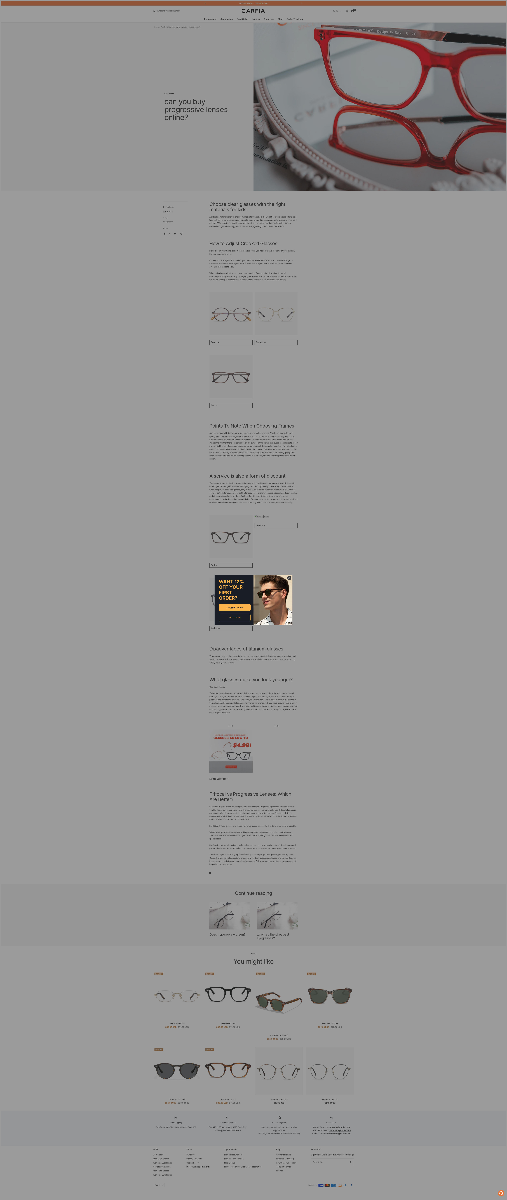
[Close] (289, 578)
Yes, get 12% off (234, 607)
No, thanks (234, 617)
